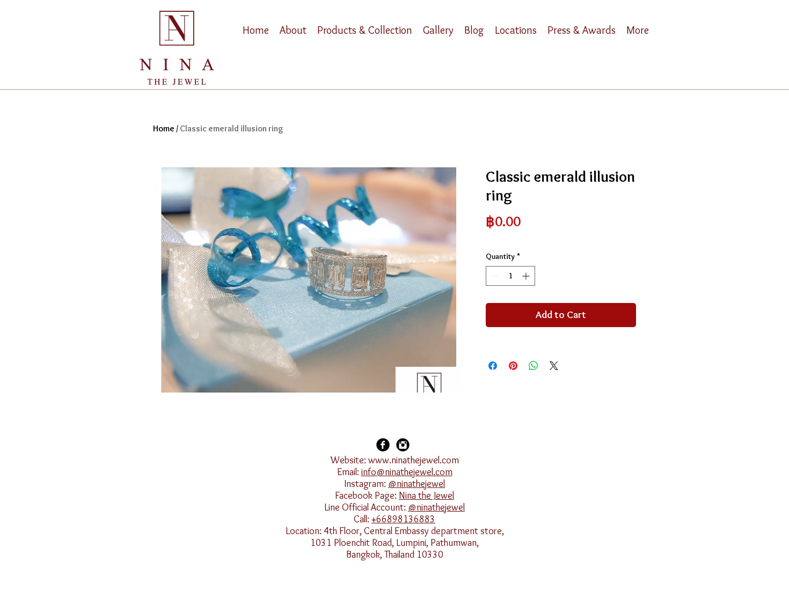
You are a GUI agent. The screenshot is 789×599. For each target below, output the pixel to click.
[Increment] (527, 276)
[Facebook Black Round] (383, 445)
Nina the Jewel (426, 495)
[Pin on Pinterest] (513, 365)
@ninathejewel (416, 484)
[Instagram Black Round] (403, 445)
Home (163, 128)
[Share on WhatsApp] (533, 365)
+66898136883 (403, 519)
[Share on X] (553, 365)
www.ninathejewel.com (413, 460)
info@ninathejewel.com (406, 472)
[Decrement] (494, 276)
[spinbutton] (510, 276)
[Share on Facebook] (492, 365)
